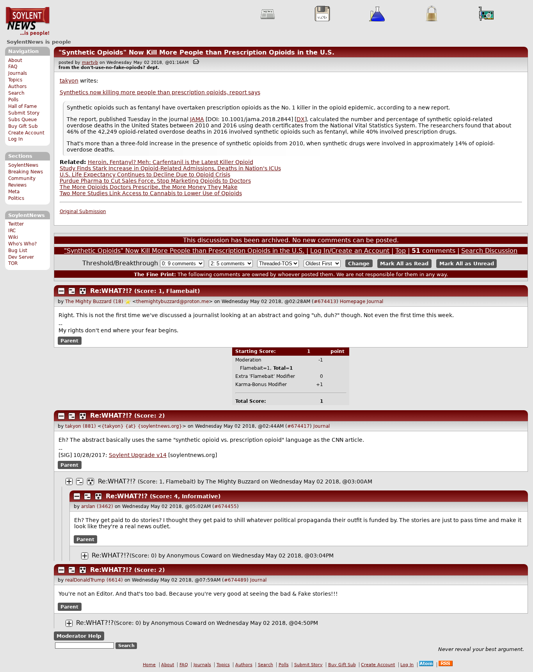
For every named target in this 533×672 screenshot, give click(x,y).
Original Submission (83, 211)
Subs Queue (22, 119)
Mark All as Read (404, 263)
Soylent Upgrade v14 (138, 455)
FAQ (12, 66)
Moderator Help (79, 636)
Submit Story (23, 113)
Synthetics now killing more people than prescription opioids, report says (160, 92)
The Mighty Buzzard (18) (94, 301)
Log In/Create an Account (349, 250)
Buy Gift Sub (23, 126)
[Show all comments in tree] (82, 291)
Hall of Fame (22, 106)
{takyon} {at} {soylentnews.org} (141, 426)
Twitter (16, 224)
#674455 (225, 506)
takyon (69, 81)
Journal (375, 301)
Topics (15, 80)
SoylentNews (27, 21)
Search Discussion (489, 250)
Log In (15, 139)
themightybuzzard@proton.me (172, 301)
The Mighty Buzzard (233, 481)
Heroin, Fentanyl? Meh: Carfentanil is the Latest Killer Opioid (170, 162)
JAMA (197, 119)
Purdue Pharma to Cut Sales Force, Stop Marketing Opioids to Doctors (155, 181)
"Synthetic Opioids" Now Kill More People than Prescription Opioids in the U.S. (196, 52)
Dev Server (21, 257)
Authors (17, 86)
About (15, 60)
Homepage (352, 301)
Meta (14, 191)
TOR (13, 263)
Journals (17, 73)
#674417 (298, 426)
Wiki (13, 237)
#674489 (235, 580)
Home (149, 664)
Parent (69, 340)
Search (16, 93)
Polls (13, 99)
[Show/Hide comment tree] (71, 291)
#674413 (325, 301)
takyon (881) (80, 426)
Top (400, 250)
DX (301, 119)
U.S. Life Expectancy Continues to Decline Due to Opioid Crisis (145, 174)
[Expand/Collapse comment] (61, 291)
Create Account (26, 133)
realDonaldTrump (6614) (94, 580)
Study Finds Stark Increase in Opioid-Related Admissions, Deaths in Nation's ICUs (170, 168)
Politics (16, 198)
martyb (90, 62)
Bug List (17, 250)
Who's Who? (22, 244)
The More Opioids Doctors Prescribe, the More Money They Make (149, 187)
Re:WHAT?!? (111, 291)
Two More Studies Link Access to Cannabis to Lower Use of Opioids (151, 193)
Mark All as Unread (466, 263)
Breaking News (25, 172)
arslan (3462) (97, 506)
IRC (12, 230)
